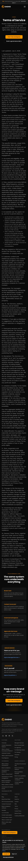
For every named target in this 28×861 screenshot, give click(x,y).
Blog (3, 796)
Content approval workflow (19, 783)
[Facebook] (9, 736)
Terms (16, 806)
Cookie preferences (19, 815)
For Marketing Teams (20, 750)
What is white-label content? (6, 823)
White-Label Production (7, 755)
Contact (16, 801)
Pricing (16, 757)
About (16, 796)
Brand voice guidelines (20, 775)
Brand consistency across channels (6, 781)
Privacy (16, 808)
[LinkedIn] (3, 736)
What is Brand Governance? (5, 764)
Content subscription (7, 815)
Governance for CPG (7, 791)
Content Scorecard (6, 804)
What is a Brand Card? (7, 774)
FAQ (16, 804)
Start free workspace (14, 37)
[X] (12, 736)
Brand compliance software (6, 807)
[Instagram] (6, 736)
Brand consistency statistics (19, 768)
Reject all (14, 854)
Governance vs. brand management (7, 777)
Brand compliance (6, 767)
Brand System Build (19, 745)
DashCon (17, 799)
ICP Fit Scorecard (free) (7, 801)
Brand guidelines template (19, 772)
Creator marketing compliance (19, 779)
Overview (4, 742)
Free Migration (5, 758)
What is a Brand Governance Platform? (7, 750)
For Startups (18, 752)
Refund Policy (18, 813)
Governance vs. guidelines (5, 771)
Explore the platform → (10, 675)
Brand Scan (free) (6, 799)
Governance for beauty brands (7, 787)
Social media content (7, 817)
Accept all (6, 854)
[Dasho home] (6, 6)
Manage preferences (8, 857)
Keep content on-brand (7, 784)
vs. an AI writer (5, 812)
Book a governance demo (14, 41)
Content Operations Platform (6, 746)
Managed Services (19, 742)
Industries (17, 754)
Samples (4, 810)
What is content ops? (7, 819)
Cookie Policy (18, 811)
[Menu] (24, 6)
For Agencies (18, 747)
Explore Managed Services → (12, 657)
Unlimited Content (6, 753)
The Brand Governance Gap (20, 764)
